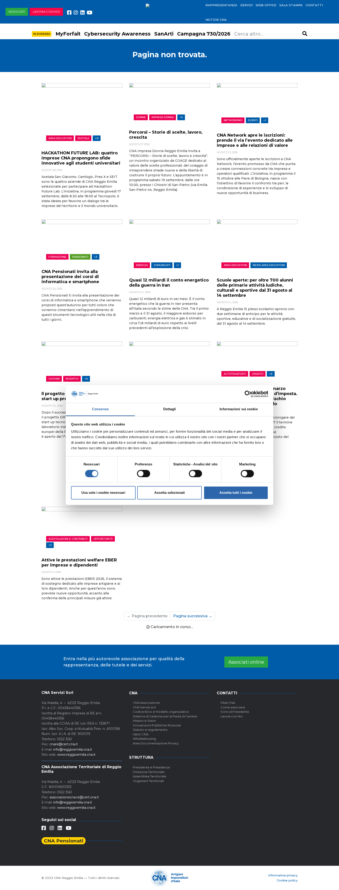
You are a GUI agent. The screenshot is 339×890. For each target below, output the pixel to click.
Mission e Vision (144, 720)
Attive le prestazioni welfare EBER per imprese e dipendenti (79, 562)
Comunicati (162, 265)
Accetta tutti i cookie (235, 493)
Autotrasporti (235, 373)
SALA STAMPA (291, 5)
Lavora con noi (46, 11)
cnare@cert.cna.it (64, 744)
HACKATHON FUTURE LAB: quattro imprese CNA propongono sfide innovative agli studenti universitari (81, 158)
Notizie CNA (216, 19)
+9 (96, 138)
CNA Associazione (146, 702)
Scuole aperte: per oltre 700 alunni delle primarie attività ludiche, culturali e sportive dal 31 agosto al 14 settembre (255, 288)
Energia (142, 265)
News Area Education (269, 265)
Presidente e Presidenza (151, 767)
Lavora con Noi (231, 716)
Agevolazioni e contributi (68, 538)
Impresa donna (163, 117)
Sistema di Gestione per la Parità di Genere (165, 716)
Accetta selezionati (169, 493)
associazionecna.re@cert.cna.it (74, 797)
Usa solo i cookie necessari (103, 493)
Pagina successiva (192, 616)
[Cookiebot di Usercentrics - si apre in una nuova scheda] (248, 393)
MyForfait (68, 34)
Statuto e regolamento (150, 729)
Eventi (253, 120)
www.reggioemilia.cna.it (76, 754)
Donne (141, 117)
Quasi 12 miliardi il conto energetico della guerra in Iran (169, 283)
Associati (17, 11)
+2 (50, 545)
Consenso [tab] (100, 409)
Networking (233, 120)
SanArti (163, 34)
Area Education (60, 138)
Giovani (54, 378)
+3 (95, 256)
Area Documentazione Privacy (156, 743)
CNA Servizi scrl (144, 707)
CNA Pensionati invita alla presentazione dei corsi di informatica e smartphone (70, 276)
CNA (133, 693)
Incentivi (72, 378)
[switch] (143, 473)
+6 (86, 378)
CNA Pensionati (63, 841)
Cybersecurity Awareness (117, 34)
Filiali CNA (227, 702)
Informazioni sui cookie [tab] (239, 409)
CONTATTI (314, 5)
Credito (257, 373)
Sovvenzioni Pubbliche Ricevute (157, 725)
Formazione (57, 256)
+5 (181, 117)
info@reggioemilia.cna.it (72, 749)
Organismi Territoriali (148, 781)
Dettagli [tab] (169, 409)
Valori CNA (141, 734)
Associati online (246, 662)
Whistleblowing (144, 738)
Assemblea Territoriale (149, 776)
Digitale (83, 138)
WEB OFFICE (266, 5)
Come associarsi (232, 707)
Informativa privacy (282, 875)
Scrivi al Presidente (234, 711)
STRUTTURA (141, 757)
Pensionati (80, 256)
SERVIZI (246, 5)
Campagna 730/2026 (203, 34)
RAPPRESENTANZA (221, 5)
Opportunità (103, 538)
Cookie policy (287, 880)
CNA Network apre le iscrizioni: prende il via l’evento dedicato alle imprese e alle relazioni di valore (255, 140)
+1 (264, 120)
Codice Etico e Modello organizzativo (161, 711)
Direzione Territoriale (148, 772)
